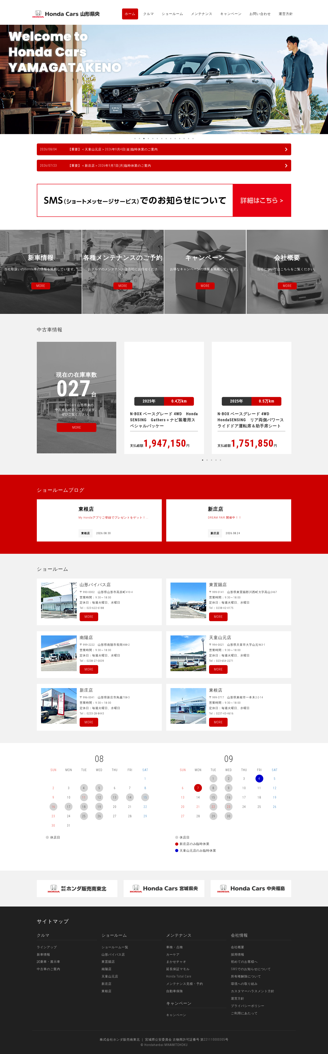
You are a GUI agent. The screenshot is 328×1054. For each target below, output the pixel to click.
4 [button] (148, 138)
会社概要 (237, 947)
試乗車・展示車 (48, 961)
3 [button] (144, 138)
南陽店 (107, 969)
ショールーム (172, 14)
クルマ (148, 14)
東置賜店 (108, 961)
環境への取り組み (244, 984)
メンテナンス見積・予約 (184, 984)
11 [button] (179, 138)
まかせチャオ (176, 961)
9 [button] (170, 138)
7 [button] (162, 138)
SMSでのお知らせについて (251, 969)
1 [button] (135, 138)
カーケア (173, 954)
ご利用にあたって (244, 1013)
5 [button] (153, 138)
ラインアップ (47, 947)
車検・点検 (174, 947)
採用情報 (237, 954)
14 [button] (193, 138)
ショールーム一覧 (115, 947)
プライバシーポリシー (247, 1006)
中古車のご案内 (48, 969)
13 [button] (188, 138)
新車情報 (43, 954)
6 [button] (157, 138)
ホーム (130, 14)
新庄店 (107, 984)
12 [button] (184, 138)
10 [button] (175, 138)
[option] (164, 79)
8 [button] (166, 138)
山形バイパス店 (113, 954)
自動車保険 (174, 991)
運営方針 (286, 14)
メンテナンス (201, 14)
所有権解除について (246, 976)
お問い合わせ (260, 14)
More (89, 617)
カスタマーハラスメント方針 (252, 991)
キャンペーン (231, 14)
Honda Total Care (178, 976)
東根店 (107, 991)
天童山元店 (110, 976)
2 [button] (139, 138)
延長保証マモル (178, 969)
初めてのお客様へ (244, 961)
